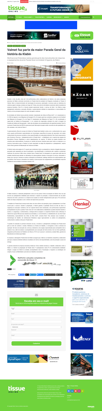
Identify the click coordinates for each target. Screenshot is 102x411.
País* (12, 319)
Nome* (13, 308)
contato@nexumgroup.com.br (73, 400)
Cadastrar (36, 343)
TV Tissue (19, 17)
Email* (12, 313)
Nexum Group (57, 17)
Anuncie (66, 17)
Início (9, 42)
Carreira (49, 17)
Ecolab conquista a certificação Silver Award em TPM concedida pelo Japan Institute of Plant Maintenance (52, 1)
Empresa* (13, 330)
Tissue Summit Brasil (85, 17)
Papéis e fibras (17, 45)
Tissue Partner (39, 17)
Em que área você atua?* (17, 324)
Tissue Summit (28, 17)
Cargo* (13, 335)
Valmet (23, 45)
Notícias (10, 17)
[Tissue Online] (17, 9)
